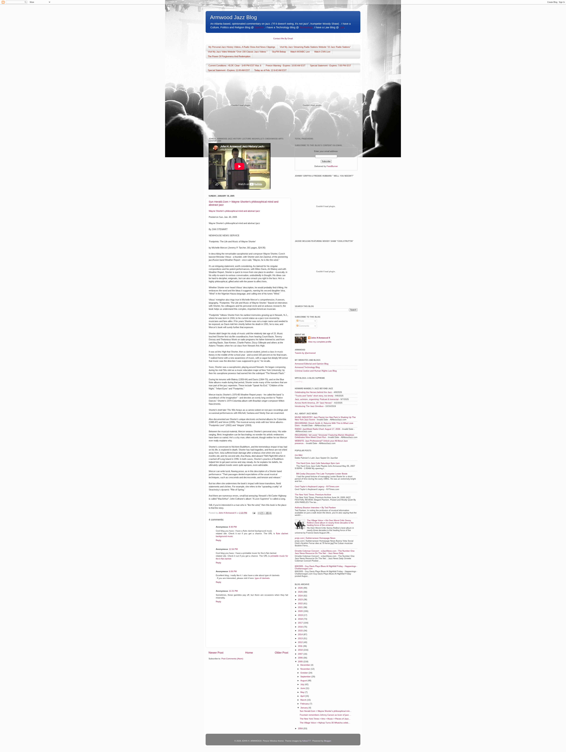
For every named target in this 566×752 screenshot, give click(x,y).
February (305, 704)
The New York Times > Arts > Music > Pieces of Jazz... (325, 719)
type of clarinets (262, 578)
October (304, 673)
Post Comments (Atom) (232, 659)
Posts (301, 321)
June (303, 688)
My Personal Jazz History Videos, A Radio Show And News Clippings (241, 47)
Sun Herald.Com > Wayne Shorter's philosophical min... (325, 711)
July (302, 684)
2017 (300, 623)
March (303, 700)
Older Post (281, 652)
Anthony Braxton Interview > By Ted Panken (315, 507)
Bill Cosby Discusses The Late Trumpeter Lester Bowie (321, 474)
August (303, 680)
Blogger (327, 741)
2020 (300, 611)
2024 (300, 596)
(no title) (298, 455)
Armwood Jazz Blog (233, 17)
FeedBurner (332, 166)
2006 (300, 658)
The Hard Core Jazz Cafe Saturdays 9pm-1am (318, 463)
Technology (306, 27)
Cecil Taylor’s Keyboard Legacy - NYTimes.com (317, 486)
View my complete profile (319, 342)
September (305, 677)
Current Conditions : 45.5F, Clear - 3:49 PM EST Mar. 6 (234, 65)
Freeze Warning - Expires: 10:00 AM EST (285, 65)
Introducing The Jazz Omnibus (309, 406)
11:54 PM (233, 549)
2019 (300, 615)
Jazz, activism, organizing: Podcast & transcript (317, 399)
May (302, 692)
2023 (300, 599)
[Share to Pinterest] (270, 513)
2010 (300, 650)
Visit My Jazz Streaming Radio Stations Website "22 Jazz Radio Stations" (315, 47)
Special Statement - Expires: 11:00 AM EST (229, 70)
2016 (300, 627)
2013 (300, 638)
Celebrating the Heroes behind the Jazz (313, 392)
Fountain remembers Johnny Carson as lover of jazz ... (325, 715)
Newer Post (216, 652)
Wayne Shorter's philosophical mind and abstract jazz (234, 211)
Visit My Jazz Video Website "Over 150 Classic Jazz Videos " (237, 51)
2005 (300, 661)
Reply (218, 540)
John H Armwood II (320, 338)
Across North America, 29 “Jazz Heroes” (313, 403)
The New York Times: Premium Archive (313, 495)
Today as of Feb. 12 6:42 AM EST (270, 70)
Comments (303, 326)
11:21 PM (233, 591)
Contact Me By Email (283, 38)
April (302, 696)
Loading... (299, 381)
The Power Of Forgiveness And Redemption (229, 56)
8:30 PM (233, 527)
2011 (300, 646)
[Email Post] (254, 513)
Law (341, 27)
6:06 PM (233, 571)
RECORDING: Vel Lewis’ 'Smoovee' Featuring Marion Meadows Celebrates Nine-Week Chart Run (324, 436)
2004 (300, 728)
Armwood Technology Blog (307, 367)
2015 (300, 631)
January (304, 708)
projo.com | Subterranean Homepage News (315, 538)
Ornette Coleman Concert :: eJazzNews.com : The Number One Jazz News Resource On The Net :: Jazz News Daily (324, 552)
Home (249, 652)
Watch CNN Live (322, 51)
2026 (300, 588)
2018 (300, 619)
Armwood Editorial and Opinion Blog (311, 364)
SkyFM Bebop (279, 51)
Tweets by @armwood (305, 353)
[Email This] (259, 513)
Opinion (259, 27)
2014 (300, 634)
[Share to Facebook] (267, 513)
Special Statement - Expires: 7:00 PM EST (330, 65)
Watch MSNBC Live (300, 51)
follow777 (306, 741)
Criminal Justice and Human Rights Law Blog (316, 371)
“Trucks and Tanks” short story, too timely (314, 396)
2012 (300, 642)
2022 (300, 603)
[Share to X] (264, 513)
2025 (300, 592)
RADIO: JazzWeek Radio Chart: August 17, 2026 (317, 429)
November (305, 669)
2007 (300, 654)
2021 (300, 607)
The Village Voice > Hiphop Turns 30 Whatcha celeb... (325, 723)
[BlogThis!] (261, 513)
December (305, 665)
